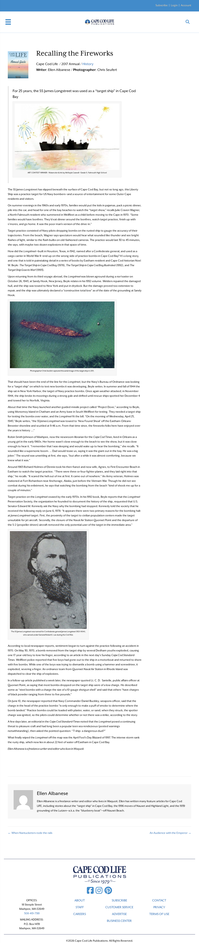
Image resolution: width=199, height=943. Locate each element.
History (87, 64)
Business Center (119, 921)
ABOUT (79, 900)
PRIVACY (159, 907)
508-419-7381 (32, 913)
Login (174, 5)
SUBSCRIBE (119, 900)
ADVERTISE (119, 914)
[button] (188, 22)
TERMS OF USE (159, 914)
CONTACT (159, 900)
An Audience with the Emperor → (170, 832)
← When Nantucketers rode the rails (30, 832)
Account (186, 5)
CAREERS (79, 914)
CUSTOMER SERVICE (119, 907)
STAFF (80, 907)
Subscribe (161, 5)
